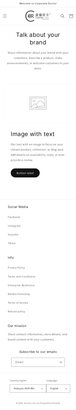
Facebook (14, 217)
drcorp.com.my (32, 403)
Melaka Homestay (19, 294)
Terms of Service (18, 302)
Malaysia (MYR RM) (24, 388)
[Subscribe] (60, 362)
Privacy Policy (16, 267)
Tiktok (12, 243)
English (54, 388)
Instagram (14, 225)
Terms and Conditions (21, 276)
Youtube (13, 234)
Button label (25, 173)
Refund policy (16, 311)
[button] (5, 16)
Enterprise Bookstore (21, 285)
